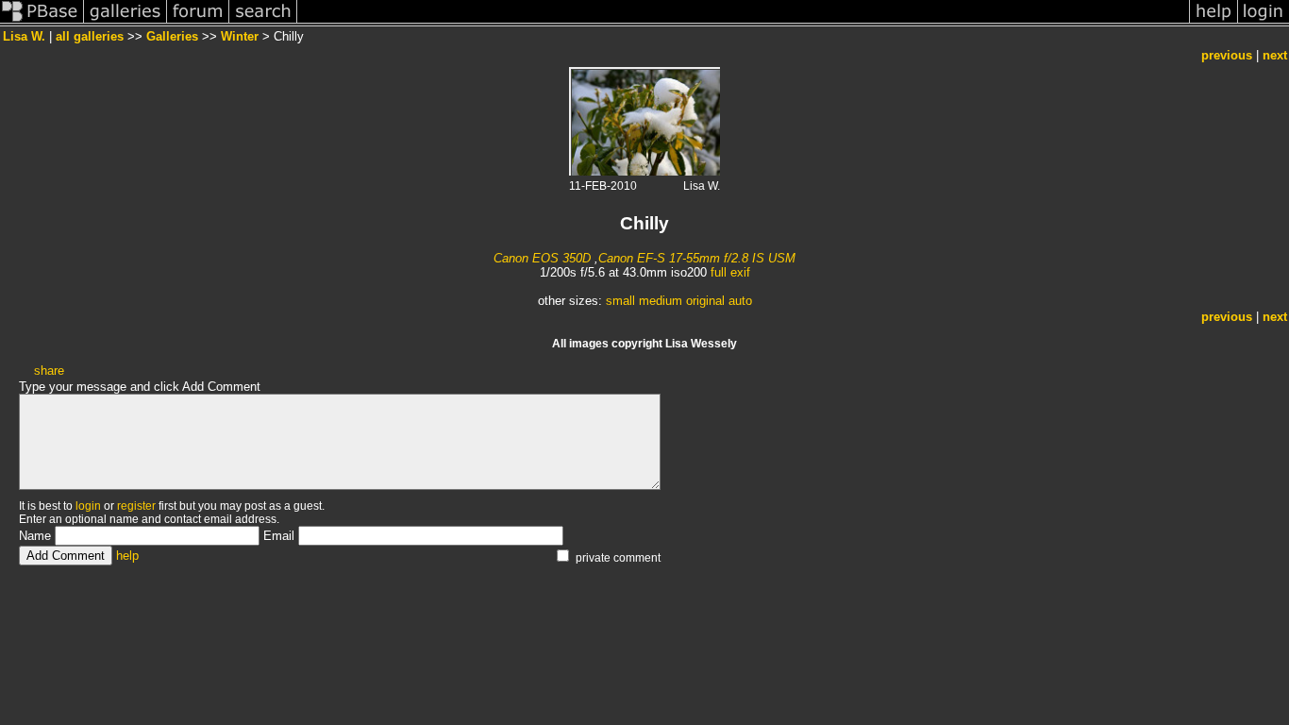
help (127, 555)
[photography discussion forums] (198, 22)
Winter (240, 36)
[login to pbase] (1263, 22)
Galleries (172, 36)
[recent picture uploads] (125, 22)
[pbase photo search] (263, 22)
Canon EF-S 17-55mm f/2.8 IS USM (696, 258)
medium (660, 301)
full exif (730, 272)
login (88, 506)
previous (1226, 55)
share (49, 370)
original (705, 301)
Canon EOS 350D (542, 258)
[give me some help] (1213, 22)
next (1275, 55)
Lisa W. (24, 36)
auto (740, 301)
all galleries (90, 36)
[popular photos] (743, 22)
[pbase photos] (42, 22)
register (136, 506)
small (620, 301)
